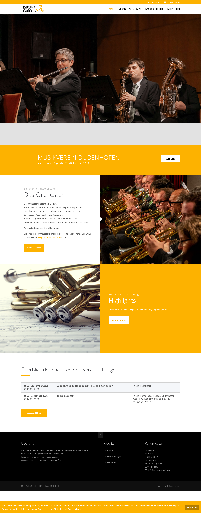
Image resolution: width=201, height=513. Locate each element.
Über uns (170, 159)
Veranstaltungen (114, 456)
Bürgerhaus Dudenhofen (49, 237)
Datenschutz (174, 486)
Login (177, 2)
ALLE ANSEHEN (34, 413)
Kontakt (170, 2)
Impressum (161, 486)
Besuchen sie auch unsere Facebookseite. (39, 457)
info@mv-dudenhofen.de (159, 470)
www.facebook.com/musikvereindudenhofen (41, 460)
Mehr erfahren (34, 248)
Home (110, 450)
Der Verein (111, 462)
